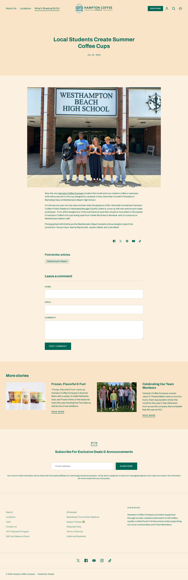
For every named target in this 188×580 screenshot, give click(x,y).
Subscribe (126, 466)
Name (48, 287)
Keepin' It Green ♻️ (76, 522)
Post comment (58, 346)
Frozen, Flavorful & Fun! (68, 384)
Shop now (155, 8)
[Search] (173, 8)
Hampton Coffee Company (71, 193)
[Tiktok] (140, 241)
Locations (25, 8)
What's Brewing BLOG (47, 8)
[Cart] (180, 8)
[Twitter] (78, 560)
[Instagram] (102, 560)
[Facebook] (86, 560)
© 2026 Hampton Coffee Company (20, 574)
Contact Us (11, 527)
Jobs (8, 522)
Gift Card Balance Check (18, 536)
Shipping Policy (74, 527)
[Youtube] (133, 241)
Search (9, 512)
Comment (50, 318)
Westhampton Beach (57, 261)
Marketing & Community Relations (83, 517)
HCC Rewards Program (17, 531)
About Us (11, 8)
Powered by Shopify (45, 574)
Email (48, 302)
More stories (17, 375)
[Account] (167, 8)
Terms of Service (75, 531)
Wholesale (72, 512)
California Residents (76, 536)
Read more (57, 412)
